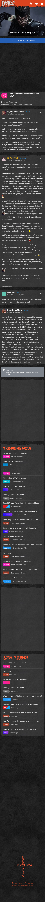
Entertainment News (22, 514)
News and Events (17, 490)
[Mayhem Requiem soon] (22, 22)
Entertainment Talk (25, 104)
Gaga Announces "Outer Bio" (14, 486)
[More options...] (41, 112)
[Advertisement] (22, 66)
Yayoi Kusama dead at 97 (13, 536)
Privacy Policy (17, 882)
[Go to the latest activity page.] (30, 3)
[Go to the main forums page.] (36, 3)
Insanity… (7, 552)
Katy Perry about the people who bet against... (21, 519)
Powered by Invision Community (22, 885)
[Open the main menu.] (42, 3)
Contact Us (28, 882)
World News (14, 465)
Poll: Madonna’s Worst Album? (15, 577)
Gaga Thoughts (17, 456)
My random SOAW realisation (14, 477)
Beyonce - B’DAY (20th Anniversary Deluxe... (20, 511)
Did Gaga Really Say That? (13, 494)
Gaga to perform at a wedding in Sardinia (19, 527)
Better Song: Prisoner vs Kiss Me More (18, 561)
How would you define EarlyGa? (15, 453)
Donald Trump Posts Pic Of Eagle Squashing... (21, 502)
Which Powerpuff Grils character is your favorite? (22, 544)
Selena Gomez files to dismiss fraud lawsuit (20, 569)
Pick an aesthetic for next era (14, 469)
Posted (15, 114)
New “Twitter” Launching (13, 461)
